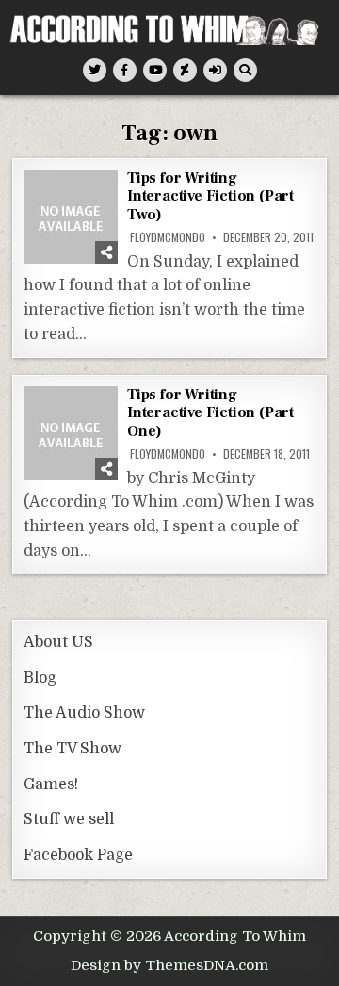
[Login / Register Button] (215, 70)
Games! (51, 784)
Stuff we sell (69, 819)
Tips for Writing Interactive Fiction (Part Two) (210, 196)
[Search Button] (245, 70)
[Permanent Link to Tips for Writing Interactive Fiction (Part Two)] (71, 217)
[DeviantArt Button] (185, 70)
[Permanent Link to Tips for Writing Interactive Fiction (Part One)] (71, 433)
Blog (40, 678)
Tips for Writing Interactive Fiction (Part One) (210, 412)
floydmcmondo (167, 237)
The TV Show (72, 748)
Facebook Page (78, 855)
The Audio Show (84, 712)
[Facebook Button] (125, 70)
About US (58, 642)
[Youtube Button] (155, 70)
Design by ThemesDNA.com (169, 965)
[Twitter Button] (94, 70)
